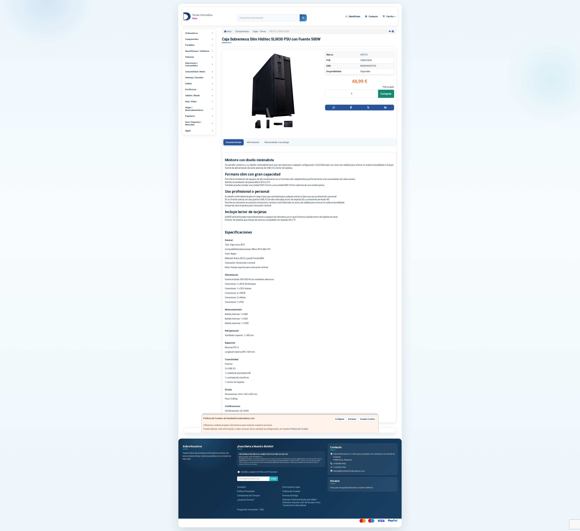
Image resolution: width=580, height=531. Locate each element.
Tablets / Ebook (192, 95)
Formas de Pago (290, 495)
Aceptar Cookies (367, 419)
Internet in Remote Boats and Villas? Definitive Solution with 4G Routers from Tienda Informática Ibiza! (301, 502)
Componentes (191, 39)
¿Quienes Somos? (245, 500)
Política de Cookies (299, 429)
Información (253, 142)
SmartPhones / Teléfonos (197, 51)
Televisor (189, 57)
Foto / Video (191, 101)
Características (233, 142)
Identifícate (354, 16)
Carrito (390, 16)
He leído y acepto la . (259, 472)
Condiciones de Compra (248, 495)
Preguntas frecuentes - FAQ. (250, 509)
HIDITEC (364, 54)
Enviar (273, 479)
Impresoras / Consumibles (191, 64)
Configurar (339, 419)
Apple (188, 131)
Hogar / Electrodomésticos (194, 108)
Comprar (386, 93)
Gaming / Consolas (194, 77)
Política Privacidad (246, 491)
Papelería (190, 116)
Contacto (373, 16)
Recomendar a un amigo (277, 142)
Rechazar (352, 419)
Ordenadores (191, 33)
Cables (188, 83)
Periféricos (190, 89)
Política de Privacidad (250, 464)
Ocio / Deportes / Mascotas (193, 123)
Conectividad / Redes (195, 72)
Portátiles (190, 45)
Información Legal (291, 487)
